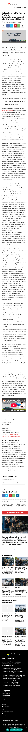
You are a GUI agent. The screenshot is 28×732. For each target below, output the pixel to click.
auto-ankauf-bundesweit (7, 482)
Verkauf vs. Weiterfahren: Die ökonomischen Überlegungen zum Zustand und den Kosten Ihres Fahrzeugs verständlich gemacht (14, 677)
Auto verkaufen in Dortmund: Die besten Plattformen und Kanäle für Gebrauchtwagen (21, 570)
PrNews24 (7, 22)
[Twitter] (11, 25)
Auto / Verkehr (5, 535)
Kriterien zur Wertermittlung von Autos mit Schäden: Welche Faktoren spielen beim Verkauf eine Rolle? (21, 591)
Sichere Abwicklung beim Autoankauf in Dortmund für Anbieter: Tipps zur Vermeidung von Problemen (7, 617)
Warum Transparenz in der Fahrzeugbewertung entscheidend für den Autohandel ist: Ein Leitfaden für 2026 (8, 570)
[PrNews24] (3, 22)
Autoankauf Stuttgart (7, 110)
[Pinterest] (15, 25)
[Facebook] (8, 25)
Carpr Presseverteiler (13, 535)
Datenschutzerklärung (16, 729)
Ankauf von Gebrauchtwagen (8, 479)
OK (7, 729)
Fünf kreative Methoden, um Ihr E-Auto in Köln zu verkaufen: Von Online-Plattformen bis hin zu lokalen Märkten (8, 591)
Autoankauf (16, 482)
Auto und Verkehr (5, 10)
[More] (22, 25)
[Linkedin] (17, 495)
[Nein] (26, 727)
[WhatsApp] (18, 25)
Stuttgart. (4, 489)
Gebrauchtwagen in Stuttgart (19, 485)
